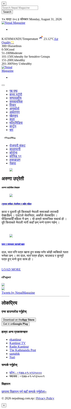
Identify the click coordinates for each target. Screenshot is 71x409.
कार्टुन (12, 126)
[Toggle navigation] (3, 85)
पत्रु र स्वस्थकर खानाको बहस (13, 244)
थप (11, 129)
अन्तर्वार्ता (14, 108)
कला (12, 119)
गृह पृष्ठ (13, 90)
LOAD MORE (11, 269)
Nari (12, 357)
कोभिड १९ (15, 156)
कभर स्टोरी (15, 94)
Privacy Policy (45, 398)
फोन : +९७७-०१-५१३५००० (25, 372)
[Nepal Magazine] (13, 22)
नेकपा (12, 163)
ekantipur (15, 339)
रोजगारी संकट (17, 145)
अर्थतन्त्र (14, 112)
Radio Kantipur (19, 346)
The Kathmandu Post (22, 350)
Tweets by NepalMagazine (18, 292)
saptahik (14, 353)
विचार (12, 105)
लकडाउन (14, 159)
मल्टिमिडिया (16, 122)
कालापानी (15, 149)
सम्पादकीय (15, 98)
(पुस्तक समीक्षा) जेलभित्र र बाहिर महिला (16, 204)
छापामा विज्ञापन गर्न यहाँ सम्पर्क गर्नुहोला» (24, 391)
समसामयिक (16, 101)
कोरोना (13, 152)
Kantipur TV (17, 343)
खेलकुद (13, 115)
